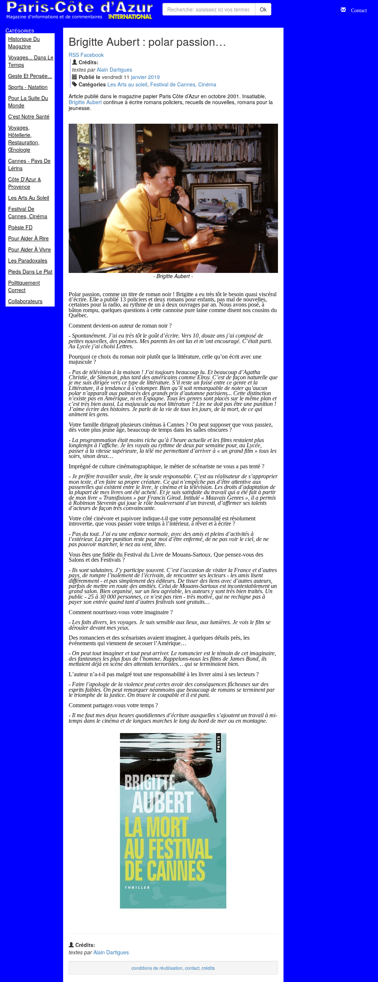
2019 (154, 77)
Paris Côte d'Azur (63, 19)
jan (139, 77)
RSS (74, 54)
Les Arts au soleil (127, 84)
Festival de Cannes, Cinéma (183, 84)
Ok (263, 9)
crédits (208, 968)
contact (192, 968)
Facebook (92, 54)
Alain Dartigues (114, 69)
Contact (356, 10)
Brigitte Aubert (85, 102)
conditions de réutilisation (157, 968)
